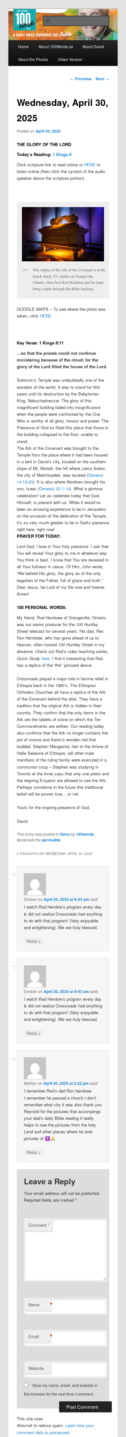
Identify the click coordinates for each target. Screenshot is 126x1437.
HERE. (46, 316)
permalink (51, 840)
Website (36, 1368)
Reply (33, 941)
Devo (65, 834)
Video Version (70, 59)
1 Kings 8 (62, 154)
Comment (38, 1225)
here (45, 658)
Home (23, 46)
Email (39, 1336)
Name (39, 1305)
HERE (90, 164)
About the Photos (33, 59)
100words (85, 834)
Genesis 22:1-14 (54, 488)
